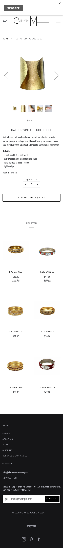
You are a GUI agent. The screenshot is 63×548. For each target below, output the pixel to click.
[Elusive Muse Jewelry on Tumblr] (39, 540)
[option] (31, 75)
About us (8, 439)
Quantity (31, 180)
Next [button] (54, 75)
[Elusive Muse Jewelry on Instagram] (24, 540)
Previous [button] (8, 75)
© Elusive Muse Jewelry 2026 (28, 513)
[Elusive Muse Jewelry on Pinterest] (31, 540)
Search (7, 434)
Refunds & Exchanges (15, 456)
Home (6, 39)
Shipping (7, 450)
